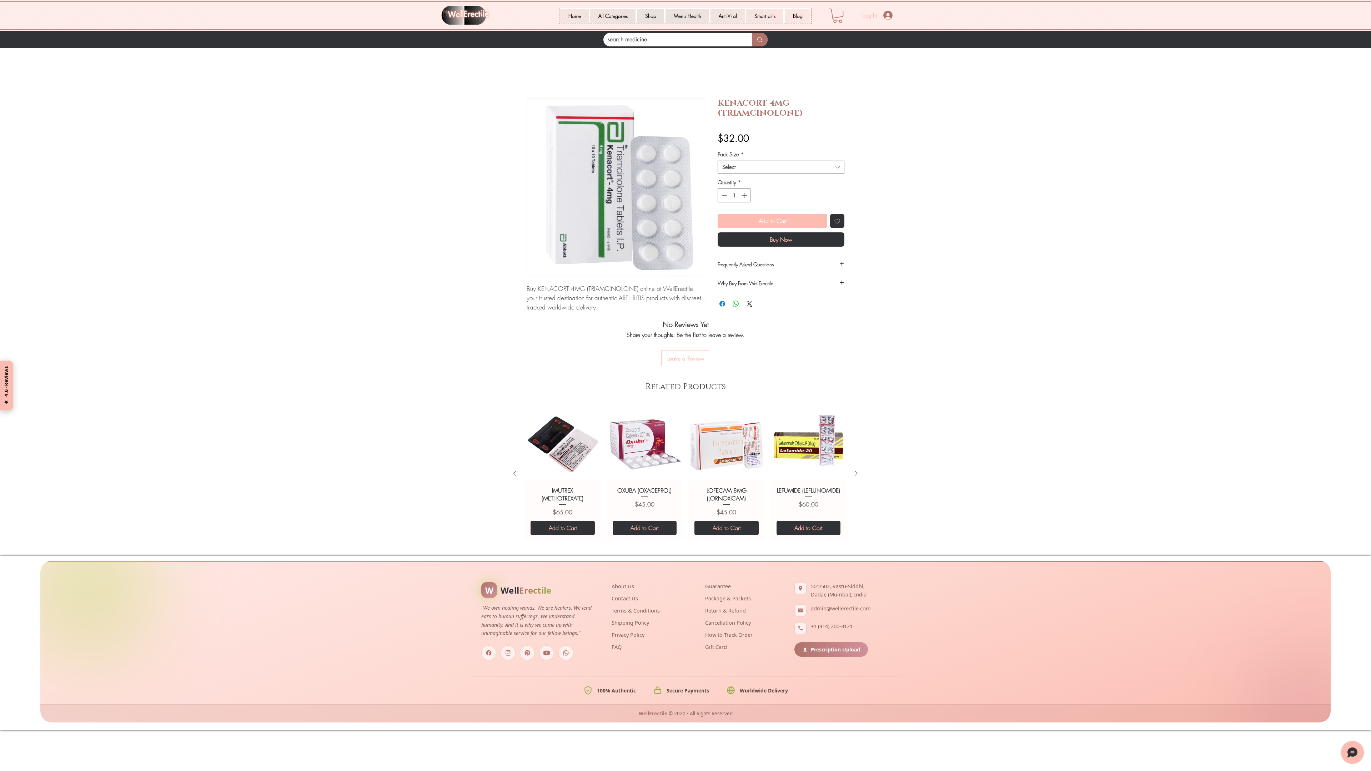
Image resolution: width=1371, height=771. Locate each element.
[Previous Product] (515, 434)
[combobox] (781, 168)
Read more (538, 316)
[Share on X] (749, 305)
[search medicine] (760, 39)
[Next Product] (856, 434)
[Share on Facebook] (722, 305)
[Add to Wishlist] (837, 222)
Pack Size (731, 155)
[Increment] (745, 196)
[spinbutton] (734, 196)
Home (534, 74)
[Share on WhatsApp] (736, 305)
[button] (612, 16)
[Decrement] (723, 196)
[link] (837, 16)
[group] (685, 435)
